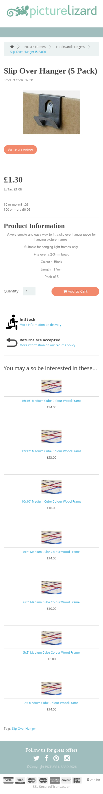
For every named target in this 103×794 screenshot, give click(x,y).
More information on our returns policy (47, 345)
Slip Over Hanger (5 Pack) (28, 52)
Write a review (20, 149)
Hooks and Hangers (70, 47)
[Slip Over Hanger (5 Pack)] (51, 112)
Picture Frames (35, 47)
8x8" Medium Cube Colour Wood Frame (51, 552)
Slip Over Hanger (24, 728)
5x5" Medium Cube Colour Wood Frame (51, 652)
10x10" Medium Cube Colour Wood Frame (52, 501)
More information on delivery (40, 325)
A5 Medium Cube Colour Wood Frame (51, 703)
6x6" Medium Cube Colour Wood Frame (51, 602)
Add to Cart (77, 291)
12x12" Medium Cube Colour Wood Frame (52, 451)
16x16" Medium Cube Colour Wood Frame (52, 401)
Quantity (11, 290)
